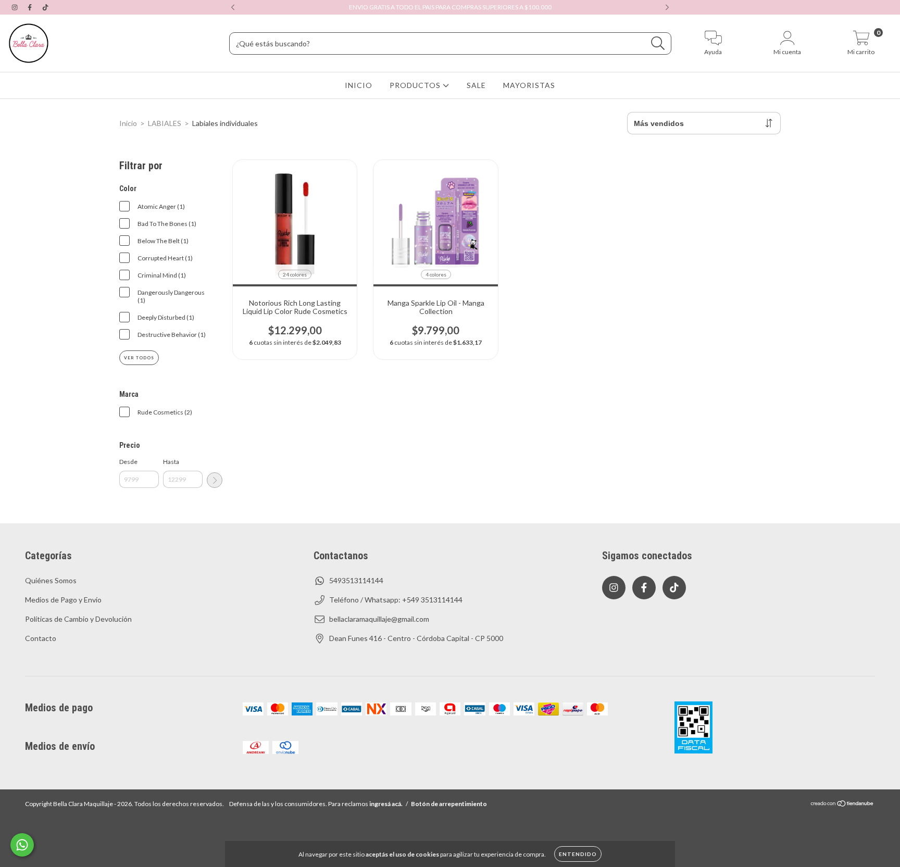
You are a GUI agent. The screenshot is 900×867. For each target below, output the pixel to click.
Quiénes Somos (51, 580)
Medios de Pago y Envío (63, 599)
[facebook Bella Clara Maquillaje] (30, 7)
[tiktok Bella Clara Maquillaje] (45, 7)
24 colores (295, 274)
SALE (476, 85)
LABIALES (164, 123)
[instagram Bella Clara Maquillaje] (15, 7)
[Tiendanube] (842, 805)
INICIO (358, 85)
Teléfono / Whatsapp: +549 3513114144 (396, 599)
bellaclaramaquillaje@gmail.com (379, 618)
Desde (128, 462)
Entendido (578, 854)
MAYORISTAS (529, 85)
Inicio (128, 123)
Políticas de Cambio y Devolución (78, 618)
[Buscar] (658, 43)
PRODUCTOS (416, 85)
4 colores (436, 274)
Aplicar (214, 480)
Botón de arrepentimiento (449, 804)
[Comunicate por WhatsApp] (22, 845)
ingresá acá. (386, 804)
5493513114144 (356, 580)
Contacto (40, 638)
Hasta (171, 462)
